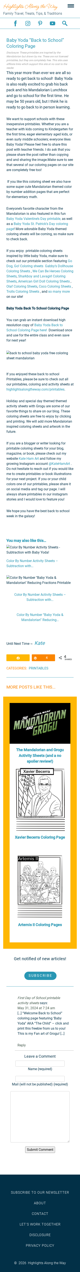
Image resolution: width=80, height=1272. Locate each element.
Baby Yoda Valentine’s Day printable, (33, 219)
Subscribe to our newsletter (40, 1192)
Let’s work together (40, 1224)
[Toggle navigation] (71, 6)
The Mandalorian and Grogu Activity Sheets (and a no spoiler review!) (40, 755)
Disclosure (40, 1235)
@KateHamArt (59, 464)
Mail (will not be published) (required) (40, 1084)
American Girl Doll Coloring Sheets (44, 281)
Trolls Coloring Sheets (22, 292)
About (40, 1203)
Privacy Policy (40, 1246)
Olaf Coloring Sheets (21, 286)
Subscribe (40, 976)
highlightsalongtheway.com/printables (35, 389)
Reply (21, 1045)
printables (38, 668)
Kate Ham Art (29, 459)
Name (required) (40, 1069)
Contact (40, 1214)
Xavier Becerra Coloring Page (40, 837)
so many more (59, 292)
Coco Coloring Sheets (55, 286)
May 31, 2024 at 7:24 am (36, 1008)
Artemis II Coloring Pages (40, 924)
